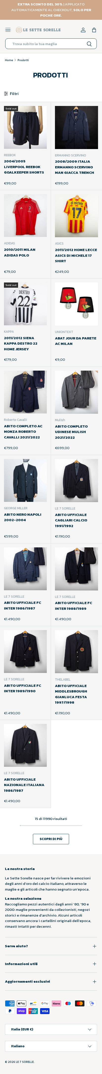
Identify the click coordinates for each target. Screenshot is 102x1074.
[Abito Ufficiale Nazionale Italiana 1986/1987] (25, 745)
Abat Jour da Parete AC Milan (75, 341)
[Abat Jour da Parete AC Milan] (76, 304)
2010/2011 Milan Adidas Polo (19, 252)
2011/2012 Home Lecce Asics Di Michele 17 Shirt (76, 255)
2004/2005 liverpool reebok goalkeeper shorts (24, 166)
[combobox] (51, 43)
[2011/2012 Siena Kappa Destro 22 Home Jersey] (25, 303)
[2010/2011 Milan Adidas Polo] (25, 215)
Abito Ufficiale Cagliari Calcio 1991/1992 (71, 520)
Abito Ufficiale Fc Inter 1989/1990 (22, 688)
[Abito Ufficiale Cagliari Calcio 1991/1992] (76, 480)
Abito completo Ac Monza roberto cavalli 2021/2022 (23, 431)
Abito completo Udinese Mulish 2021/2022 (71, 431)
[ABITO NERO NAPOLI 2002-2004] (25, 480)
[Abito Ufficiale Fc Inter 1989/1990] (25, 651)
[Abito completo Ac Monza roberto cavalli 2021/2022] (25, 392)
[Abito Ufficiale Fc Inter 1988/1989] (76, 568)
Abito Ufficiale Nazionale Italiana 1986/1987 (24, 784)
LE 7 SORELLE (25, 1062)
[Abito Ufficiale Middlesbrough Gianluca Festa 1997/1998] (76, 651)
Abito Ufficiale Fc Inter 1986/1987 (22, 605)
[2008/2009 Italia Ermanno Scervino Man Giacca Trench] (76, 127)
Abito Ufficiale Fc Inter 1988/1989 (73, 605)
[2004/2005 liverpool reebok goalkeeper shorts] (25, 127)
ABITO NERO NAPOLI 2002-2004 (22, 517)
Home (9, 60)
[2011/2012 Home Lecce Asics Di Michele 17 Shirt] (76, 215)
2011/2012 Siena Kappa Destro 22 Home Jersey (20, 343)
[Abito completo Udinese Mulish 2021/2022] (76, 392)
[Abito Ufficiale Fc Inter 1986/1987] (25, 568)
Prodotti (23, 60)
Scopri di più (51, 838)
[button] (94, 30)
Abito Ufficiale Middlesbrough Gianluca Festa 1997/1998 (71, 694)
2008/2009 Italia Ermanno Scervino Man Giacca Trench (74, 166)
